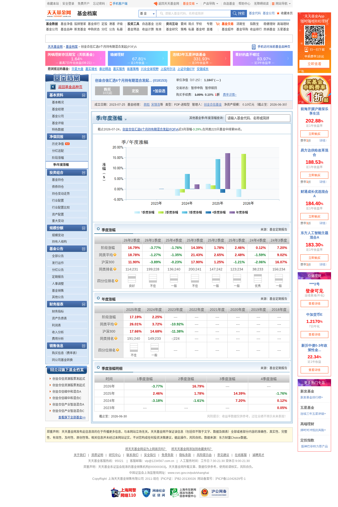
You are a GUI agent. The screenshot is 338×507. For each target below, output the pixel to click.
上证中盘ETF (186, 69)
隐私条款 (185, 455)
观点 (191, 24)
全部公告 (58, 256)
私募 (120, 29)
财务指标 (58, 311)
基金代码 (255, 13)
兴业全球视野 (150, 69)
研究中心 (115, 455)
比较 (159, 24)
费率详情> (230, 95)
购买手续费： (206, 95)
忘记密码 (99, 3)
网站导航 (282, 3)
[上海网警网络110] (123, 493)
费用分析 (58, 338)
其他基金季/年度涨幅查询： (207, 118)
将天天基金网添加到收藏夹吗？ (192, 449)
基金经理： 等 (145, 104)
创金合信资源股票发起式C (68, 386)
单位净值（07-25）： (198, 80)
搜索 (239, 13)
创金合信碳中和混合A (66, 391)
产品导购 (209, 3)
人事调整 (58, 284)
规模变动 (58, 235)
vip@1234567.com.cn (159, 461)
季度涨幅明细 (112, 368)
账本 (159, 29)
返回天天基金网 (168, 3)
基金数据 (52, 24)
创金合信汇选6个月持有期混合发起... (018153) (131, 80)
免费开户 (84, 3)
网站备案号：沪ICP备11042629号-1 (221, 479)
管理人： (207, 104)
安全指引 (150, 455)
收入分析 (58, 332)
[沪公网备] (214, 493)
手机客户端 (120, 3)
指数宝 (254, 24)
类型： (177, 104)
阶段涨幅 (58, 158)
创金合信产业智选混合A (68, 404)
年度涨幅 (109, 299)
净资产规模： (256, 104)
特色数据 (58, 129)
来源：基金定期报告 (274, 229)
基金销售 (58, 290)
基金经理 (58, 109)
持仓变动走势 (61, 193)
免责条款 (167, 455)
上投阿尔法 (168, 69)
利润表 (56, 325)
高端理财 (283, 24)
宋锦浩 (155, 104)
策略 (184, 29)
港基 (112, 24)
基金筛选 (133, 29)
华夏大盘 (77, 69)
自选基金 (229, 3)
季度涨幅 (109, 230)
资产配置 (58, 214)
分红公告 (58, 270)
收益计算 (148, 29)
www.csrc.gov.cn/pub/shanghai (188, 473)
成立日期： (110, 104)
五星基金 (283, 29)
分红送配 (58, 151)
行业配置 (58, 200)
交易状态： (196, 88)
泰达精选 (105, 69)
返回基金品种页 (70, 87)
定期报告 (58, 277)
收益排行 (256, 29)
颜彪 (147, 104)
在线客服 (241, 455)
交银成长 (203, 69)
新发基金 (80, 29)
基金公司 (269, 13)
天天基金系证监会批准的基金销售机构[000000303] (132, 467)
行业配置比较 (61, 207)
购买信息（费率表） (65, 353)
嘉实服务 (119, 69)
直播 (210, 29)
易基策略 (133, 69)
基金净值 (66, 24)
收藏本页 (285, 13)
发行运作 (58, 263)
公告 (112, 29)
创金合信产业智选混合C (68, 411)
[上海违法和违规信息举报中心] (183, 493)
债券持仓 (58, 187)
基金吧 (200, 29)
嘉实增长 (91, 69)
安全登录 (68, 3)
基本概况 (58, 102)
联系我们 (132, 455)
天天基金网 (55, 46)
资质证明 (97, 455)
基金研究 (172, 29)
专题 (210, 24)
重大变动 (58, 221)
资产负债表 (59, 318)
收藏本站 (53, 3)
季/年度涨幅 (61, 165)
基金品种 (66, 29)
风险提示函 (204, 455)
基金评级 (58, 123)
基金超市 (228, 29)
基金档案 (87, 13)
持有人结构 (59, 241)
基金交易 (189, 3)
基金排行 (94, 24)
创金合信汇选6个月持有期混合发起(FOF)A (150, 129)
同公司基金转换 (62, 360)
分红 (104, 29)
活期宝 (240, 24)
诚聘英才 (258, 455)
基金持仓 (58, 180)
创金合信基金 (213, 104)
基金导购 (242, 29)
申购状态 (94, 29)
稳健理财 (269, 24)
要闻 (184, 24)
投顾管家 (80, 24)
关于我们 (80, 455)
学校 (199, 24)
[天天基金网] (59, 13)
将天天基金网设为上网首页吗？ (146, 449)
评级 (120, 24)
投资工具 (133, 24)
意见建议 (223, 455)
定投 (104, 24)
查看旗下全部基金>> (72, 417)
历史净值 (58, 144)
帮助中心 (244, 3)
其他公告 (58, 297)
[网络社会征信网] (153, 493)
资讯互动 (172, 24)
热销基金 (269, 29)
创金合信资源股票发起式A (68, 379)
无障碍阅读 (261, 3)
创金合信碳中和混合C (66, 398)
